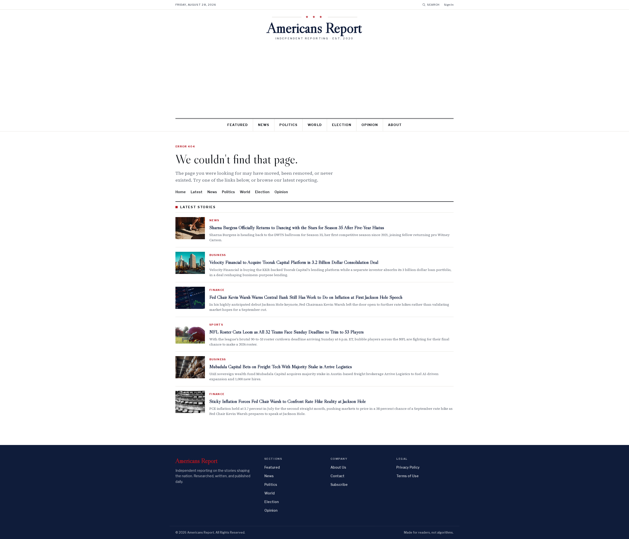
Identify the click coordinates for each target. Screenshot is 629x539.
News (263, 125)
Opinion (369, 125)
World (315, 125)
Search (433, 4)
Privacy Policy (408, 467)
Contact (337, 476)
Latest (196, 192)
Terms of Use (407, 476)
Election (341, 125)
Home (180, 192)
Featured (237, 125)
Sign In (449, 4)
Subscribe (339, 484)
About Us (338, 467)
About (395, 125)
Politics (288, 125)
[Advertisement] (314, 77)
